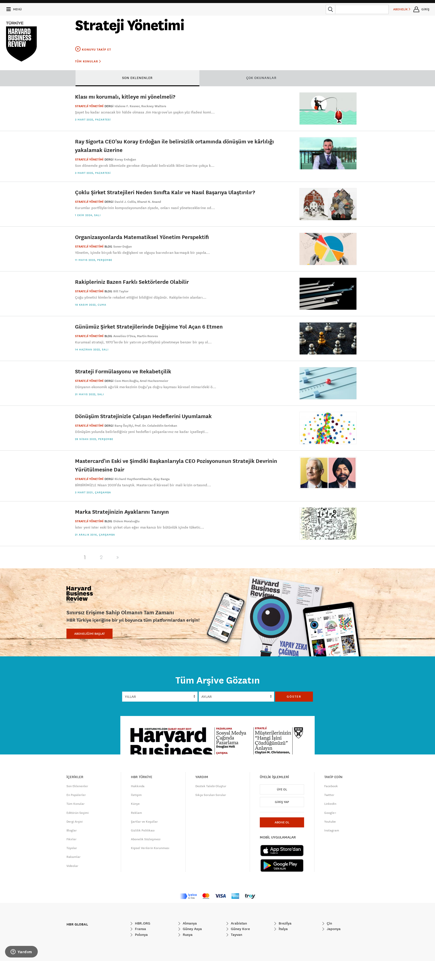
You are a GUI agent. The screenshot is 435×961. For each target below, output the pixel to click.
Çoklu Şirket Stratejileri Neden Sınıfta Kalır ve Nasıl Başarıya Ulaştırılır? (165, 192)
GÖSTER (294, 697)
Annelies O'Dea (124, 336)
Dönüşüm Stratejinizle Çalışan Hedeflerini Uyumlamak (143, 416)
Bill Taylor (120, 291)
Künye (135, 804)
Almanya (189, 923)
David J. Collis (125, 202)
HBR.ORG (142, 923)
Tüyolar (71, 848)
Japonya (333, 929)
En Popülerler (76, 795)
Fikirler (71, 839)
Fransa (140, 929)
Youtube (330, 822)
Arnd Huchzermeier (154, 381)
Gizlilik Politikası (143, 830)
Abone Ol (282, 822)
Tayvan (236, 934)
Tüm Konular (87, 61)
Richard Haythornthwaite (133, 479)
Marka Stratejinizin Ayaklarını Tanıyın (122, 511)
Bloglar (71, 830)
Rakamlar (73, 857)
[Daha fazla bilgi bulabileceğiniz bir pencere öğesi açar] (21, 952)
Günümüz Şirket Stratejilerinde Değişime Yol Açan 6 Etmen (149, 326)
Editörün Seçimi (77, 813)
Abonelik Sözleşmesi (145, 839)
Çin (329, 923)
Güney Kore (240, 929)
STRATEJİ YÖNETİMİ (89, 106)
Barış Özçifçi (124, 426)
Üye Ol (282, 789)
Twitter (329, 795)
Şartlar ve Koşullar (144, 822)
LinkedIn (330, 804)
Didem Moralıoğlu (126, 521)
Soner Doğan (122, 247)
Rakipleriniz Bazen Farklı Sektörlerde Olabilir (132, 281)
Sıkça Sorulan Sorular (210, 795)
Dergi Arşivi (74, 822)
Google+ (330, 813)
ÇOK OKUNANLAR (261, 77)
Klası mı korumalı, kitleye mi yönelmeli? (125, 96)
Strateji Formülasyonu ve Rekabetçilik (123, 371)
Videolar (72, 866)
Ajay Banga (161, 479)
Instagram (331, 830)
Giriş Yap (282, 802)
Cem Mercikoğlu (126, 381)
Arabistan (238, 923)
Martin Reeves (147, 336)
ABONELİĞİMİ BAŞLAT (89, 634)
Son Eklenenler (77, 786)
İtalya (283, 929)
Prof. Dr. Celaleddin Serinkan (156, 426)
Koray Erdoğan (125, 159)
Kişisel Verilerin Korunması (150, 848)
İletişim (136, 795)
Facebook (331, 786)
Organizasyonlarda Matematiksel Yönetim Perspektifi (142, 236)
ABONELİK (401, 9)
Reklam (136, 813)
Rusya (187, 934)
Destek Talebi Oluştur (210, 786)
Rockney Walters (153, 106)
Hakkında (137, 786)
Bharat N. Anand (149, 202)
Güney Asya (192, 929)
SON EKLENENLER (137, 77)
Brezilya (285, 923)
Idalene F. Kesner (127, 106)
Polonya (141, 934)
